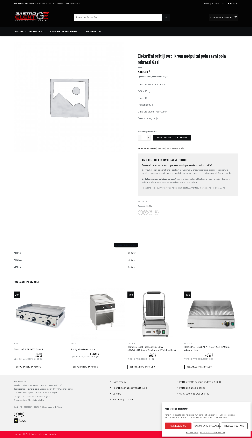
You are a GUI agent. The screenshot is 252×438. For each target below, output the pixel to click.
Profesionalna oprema (149, 48)
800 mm (132, 253)
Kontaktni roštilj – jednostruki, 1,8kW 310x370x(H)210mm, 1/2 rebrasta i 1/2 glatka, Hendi (151, 348)
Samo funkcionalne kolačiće (207, 426)
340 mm (132, 267)
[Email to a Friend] (150, 212)
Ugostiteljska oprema (28, 31)
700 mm (132, 260)
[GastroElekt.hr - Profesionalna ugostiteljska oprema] (35, 16)
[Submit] (166, 17)
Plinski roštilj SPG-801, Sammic (29, 349)
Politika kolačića (192, 433)
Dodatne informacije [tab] (126, 245)
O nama (206, 3)
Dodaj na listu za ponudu (172, 137)
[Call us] (237, 4)
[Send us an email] (234, 4)
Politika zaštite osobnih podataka (212, 433)
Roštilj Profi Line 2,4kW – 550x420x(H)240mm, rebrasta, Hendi (207, 348)
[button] (223, 17)
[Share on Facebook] (140, 212)
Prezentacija (93, 31)
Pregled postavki (234, 426)
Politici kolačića (221, 418)
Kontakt (215, 3)
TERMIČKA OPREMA (172, 48)
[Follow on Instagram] (231, 4)
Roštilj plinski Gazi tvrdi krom (85, 349)
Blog (223, 3)
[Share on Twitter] (145, 212)
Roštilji (188, 48)
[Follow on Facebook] (228, 4)
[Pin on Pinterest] (156, 212)
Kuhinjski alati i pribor (63, 31)
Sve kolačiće (178, 426)
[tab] (147, 148)
